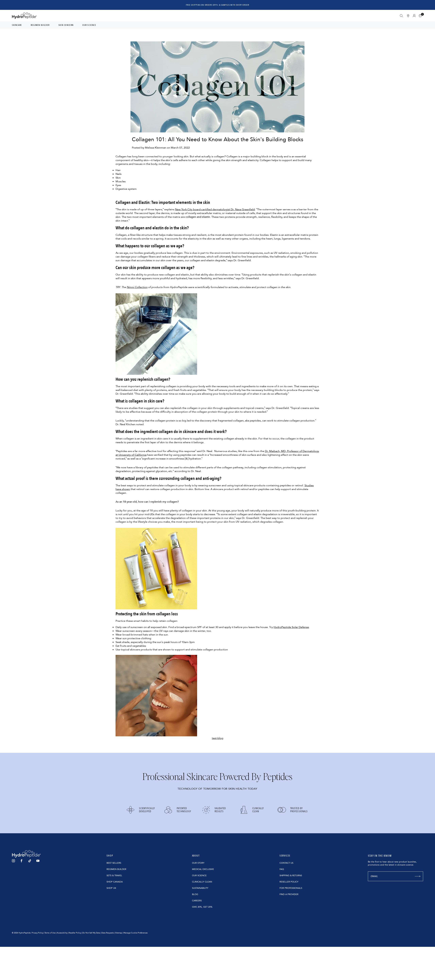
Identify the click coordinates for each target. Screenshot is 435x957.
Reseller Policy (75, 933)
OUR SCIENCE (199, 875)
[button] (421, 16)
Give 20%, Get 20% (202, 906)
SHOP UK (111, 888)
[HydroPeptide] (24, 16)
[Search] (401, 16)
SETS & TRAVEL (114, 875)
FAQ (282, 869)
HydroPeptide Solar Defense (291, 627)
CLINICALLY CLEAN (202, 881)
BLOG (195, 894)
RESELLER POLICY (289, 881)
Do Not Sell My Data (91, 933)
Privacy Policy (37, 933)
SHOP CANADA (115, 881)
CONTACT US (286, 862)
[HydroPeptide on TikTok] (29, 860)
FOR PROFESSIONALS (291, 888)
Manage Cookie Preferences (136, 933)
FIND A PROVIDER (289, 894)
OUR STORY (198, 862)
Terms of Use (50, 933)
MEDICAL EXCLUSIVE (203, 869)
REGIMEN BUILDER (116, 869)
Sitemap (118, 933)
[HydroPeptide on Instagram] (13, 860)
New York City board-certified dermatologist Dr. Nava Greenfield (215, 209)
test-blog (217, 738)
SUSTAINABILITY (200, 888)
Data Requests (107, 933)
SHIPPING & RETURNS (291, 875)
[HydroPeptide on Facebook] (21, 860)
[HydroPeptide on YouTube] (37, 860)
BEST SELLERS (114, 862)
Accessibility (62, 933)
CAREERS (197, 900)
